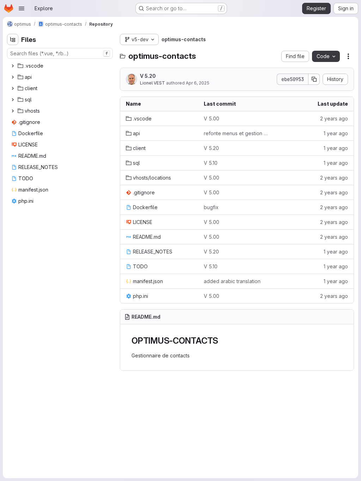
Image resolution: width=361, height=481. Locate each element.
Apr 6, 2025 (197, 83)
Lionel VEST (152, 83)
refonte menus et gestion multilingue (237, 133)
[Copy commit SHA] (314, 79)
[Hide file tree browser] (12, 39)
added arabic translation (232, 281)
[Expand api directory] (12, 77)
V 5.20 (148, 76)
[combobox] (60, 53)
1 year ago (336, 133)
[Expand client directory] (12, 88)
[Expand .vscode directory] (12, 66)
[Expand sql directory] (12, 99)
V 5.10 (211, 163)
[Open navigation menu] (21, 8)
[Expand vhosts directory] (12, 111)
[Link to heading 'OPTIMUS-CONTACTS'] (222, 341)
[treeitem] (60, 65)
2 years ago (334, 118)
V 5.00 (211, 118)
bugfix (211, 207)
